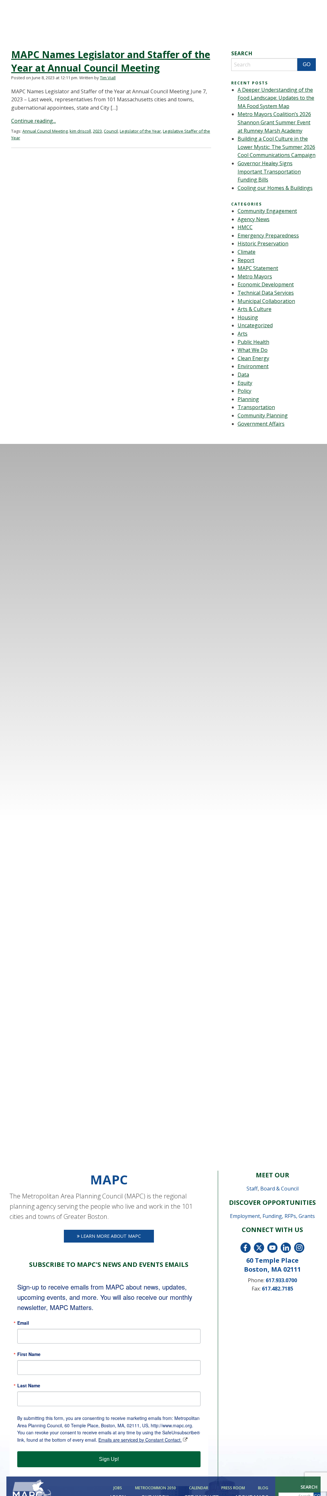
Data (243, 374)
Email (23, 1323)
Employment (245, 1216)
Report (246, 260)
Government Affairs (261, 423)
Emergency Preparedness (268, 235)
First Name (29, 1354)
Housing (248, 317)
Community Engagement (267, 210)
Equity (245, 382)
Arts (242, 333)
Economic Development (266, 284)
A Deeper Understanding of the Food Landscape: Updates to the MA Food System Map (276, 98)
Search (308, 1487)
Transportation (256, 407)
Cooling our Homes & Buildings (275, 187)
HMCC (245, 227)
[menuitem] (119, 1488)
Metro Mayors (255, 276)
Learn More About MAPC (110, 1236)
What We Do (253, 349)
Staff (252, 1188)
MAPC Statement (258, 268)
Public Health (253, 341)
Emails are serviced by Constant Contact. (140, 1440)
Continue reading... (33, 120)
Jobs (117, 1488)
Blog (263, 1488)
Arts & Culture (254, 309)
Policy (244, 390)
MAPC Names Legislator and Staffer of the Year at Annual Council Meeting (110, 61)
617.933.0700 (281, 1280)
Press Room (233, 1488)
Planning (248, 399)
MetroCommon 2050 (155, 1488)
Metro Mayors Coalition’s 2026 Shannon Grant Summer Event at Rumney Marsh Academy (274, 122)
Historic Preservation (263, 243)
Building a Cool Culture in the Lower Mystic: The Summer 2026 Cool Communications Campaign (277, 147)
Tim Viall (108, 78)
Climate (246, 251)
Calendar (198, 1488)
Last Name (28, 1385)
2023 (97, 131)
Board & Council (279, 1188)
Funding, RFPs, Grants (288, 1216)
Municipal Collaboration (266, 301)
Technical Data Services (266, 292)
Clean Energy (253, 358)
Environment (253, 366)
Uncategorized (255, 325)
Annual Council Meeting (45, 131)
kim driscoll (80, 131)
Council (111, 131)
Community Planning (263, 415)
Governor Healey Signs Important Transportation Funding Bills (269, 171)
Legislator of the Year (140, 131)
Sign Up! (109, 1459)
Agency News (254, 219)
